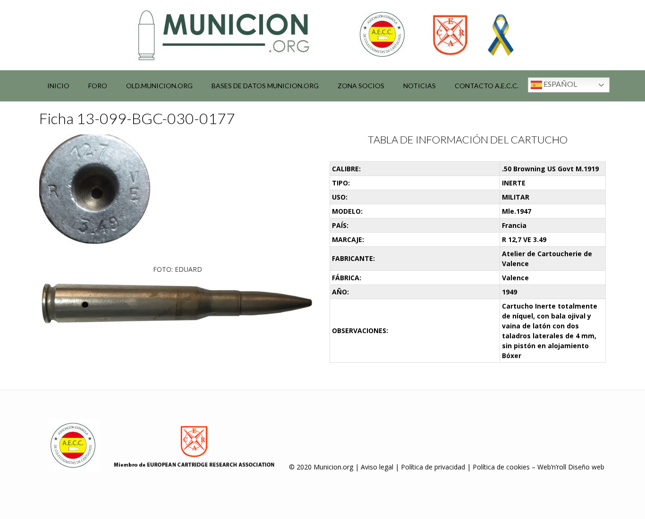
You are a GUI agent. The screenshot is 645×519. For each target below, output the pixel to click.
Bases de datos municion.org (265, 86)
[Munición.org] (322, 34)
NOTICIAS (419, 86)
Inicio (58, 86)
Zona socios (361, 86)
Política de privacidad (433, 466)
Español (559, 83)
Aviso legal (377, 466)
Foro (97, 86)
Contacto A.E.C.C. (486, 86)
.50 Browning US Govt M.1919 (550, 168)
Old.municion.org (159, 86)
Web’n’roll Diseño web (570, 466)
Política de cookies (501, 466)
